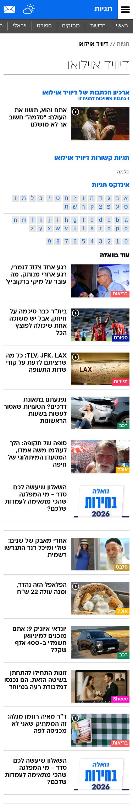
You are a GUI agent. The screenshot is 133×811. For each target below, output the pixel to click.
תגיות (103, 9)
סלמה (123, 171)
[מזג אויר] (29, 9)
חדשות (98, 26)
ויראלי (20, 26)
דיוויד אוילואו (93, 44)
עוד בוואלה (114, 256)
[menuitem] (98, 26)
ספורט (44, 26)
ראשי (122, 26)
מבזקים (71, 26)
